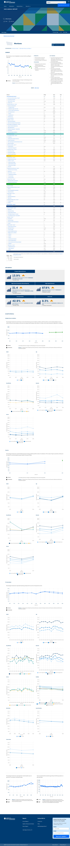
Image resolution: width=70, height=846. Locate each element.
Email (54, 831)
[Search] (64, 2)
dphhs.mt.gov (37, 87)
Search (48, 2)
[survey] (68, 1)
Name (54, 826)
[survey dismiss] (68, 5)
